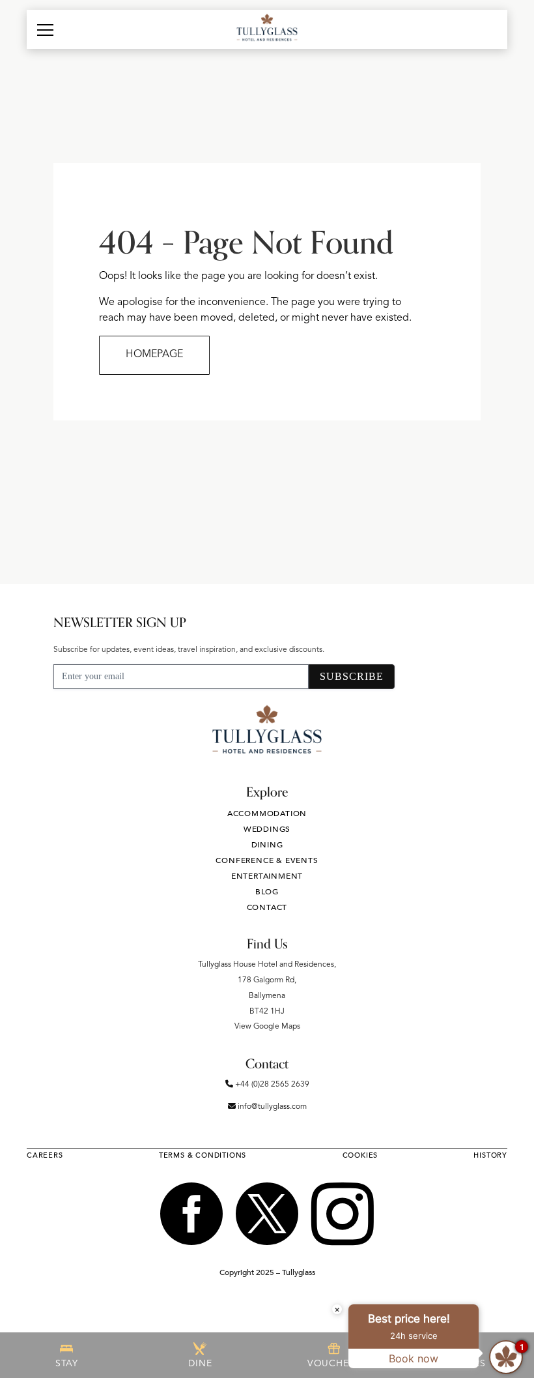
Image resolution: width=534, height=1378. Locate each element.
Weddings (267, 829)
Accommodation (267, 813)
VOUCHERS (333, 1363)
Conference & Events (267, 860)
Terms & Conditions (202, 1155)
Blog (267, 892)
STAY (66, 1363)
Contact (267, 907)
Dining (267, 845)
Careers (45, 1155)
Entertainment (267, 876)
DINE (200, 1363)
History (490, 1155)
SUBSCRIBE (352, 676)
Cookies (360, 1155)
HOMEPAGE (154, 354)
